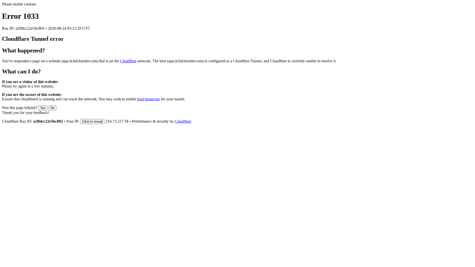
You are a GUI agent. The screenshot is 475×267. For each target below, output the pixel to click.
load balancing (148, 99)
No (52, 108)
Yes (43, 108)
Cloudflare (128, 61)
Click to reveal (92, 121)
